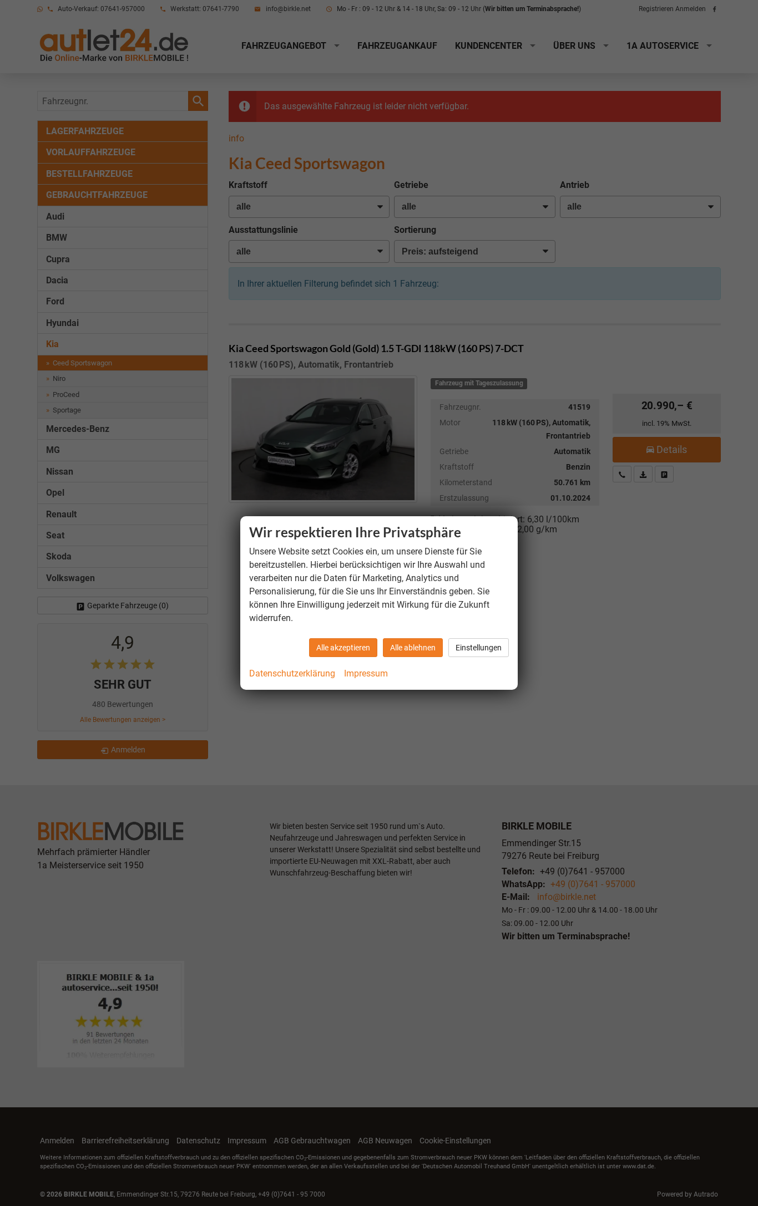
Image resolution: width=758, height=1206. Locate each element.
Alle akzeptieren (343, 647)
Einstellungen (479, 647)
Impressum (366, 673)
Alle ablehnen (413, 647)
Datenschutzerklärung (292, 673)
